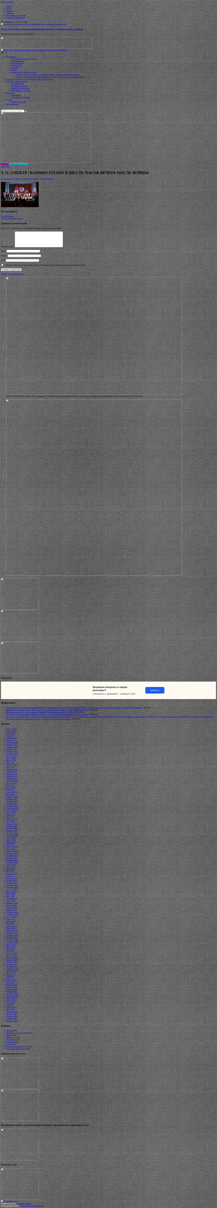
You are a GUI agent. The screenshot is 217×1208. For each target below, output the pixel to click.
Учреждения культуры (15, 18)
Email (4, 256)
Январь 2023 (11, 826)
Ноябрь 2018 (11, 937)
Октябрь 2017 (12, 966)
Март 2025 (10, 767)
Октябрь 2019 (12, 912)
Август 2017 (11, 971)
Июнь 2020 (11, 894)
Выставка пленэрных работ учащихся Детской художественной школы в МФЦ (40, 712)
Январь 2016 (11, 1014)
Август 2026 (11, 729)
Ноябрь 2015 (11, 1019)
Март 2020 (10, 901)
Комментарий (7, 247)
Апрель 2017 (11, 980)
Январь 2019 (11, 933)
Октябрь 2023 (12, 806)
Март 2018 (10, 955)
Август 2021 (11, 865)
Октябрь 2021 (12, 860)
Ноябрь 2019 (11, 910)
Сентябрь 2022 (12, 835)
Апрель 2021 (11, 874)
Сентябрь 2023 (12, 808)
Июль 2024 (10, 785)
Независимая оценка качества (24, 72)
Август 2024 (11, 783)
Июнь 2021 (11, 869)
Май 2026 (10, 735)
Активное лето (17, 84)
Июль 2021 (10, 867)
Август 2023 (11, 810)
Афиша (9, 6)
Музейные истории (19, 86)
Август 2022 (11, 837)
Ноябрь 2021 (11, 858)
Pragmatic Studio (24, 1203)
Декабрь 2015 (12, 1016)
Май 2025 (10, 763)
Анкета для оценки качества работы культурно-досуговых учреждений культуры (50, 77)
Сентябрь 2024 (12, 781)
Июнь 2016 (11, 1003)
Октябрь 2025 (12, 751)
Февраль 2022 (12, 851)
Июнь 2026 (11, 733)
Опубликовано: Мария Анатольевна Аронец (20, 179)
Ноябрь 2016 (11, 991)
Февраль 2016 (12, 1012)
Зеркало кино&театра (20, 88)
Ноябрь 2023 (11, 803)
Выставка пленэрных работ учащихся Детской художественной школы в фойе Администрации (47, 710)
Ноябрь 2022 (11, 831)
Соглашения (16, 66)
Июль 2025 (10, 758)
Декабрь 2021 (12, 855)
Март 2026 (10, 740)
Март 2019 (10, 928)
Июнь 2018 (11, 948)
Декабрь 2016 (12, 989)
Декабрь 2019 (12, 908)
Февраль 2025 (12, 769)
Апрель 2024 (11, 792)
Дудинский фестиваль (20, 97)
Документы (11, 56)
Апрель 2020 (11, 899)
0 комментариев (46, 179)
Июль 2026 (10, 731)
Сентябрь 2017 (12, 969)
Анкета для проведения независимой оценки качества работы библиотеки (48, 75)
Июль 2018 (10, 946)
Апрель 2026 (11, 738)
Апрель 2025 (11, 765)
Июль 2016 (10, 1000)
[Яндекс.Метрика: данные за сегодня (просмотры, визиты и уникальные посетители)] (9, 1201)
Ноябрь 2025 (11, 749)
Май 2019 (10, 923)
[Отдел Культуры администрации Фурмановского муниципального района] (34, 24)
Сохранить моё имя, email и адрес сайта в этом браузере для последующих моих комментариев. (45, 265)
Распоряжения (17, 63)
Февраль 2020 (12, 903)
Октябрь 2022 (12, 833)
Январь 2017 (11, 987)
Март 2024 (10, 794)
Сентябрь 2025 (12, 754)
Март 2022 (10, 849)
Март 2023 (10, 822)
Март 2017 (10, 982)
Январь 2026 (11, 745)
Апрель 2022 (11, 846)
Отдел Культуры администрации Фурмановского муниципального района (42, 29)
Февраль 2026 (12, 742)
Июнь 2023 (11, 815)
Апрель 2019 (11, 926)
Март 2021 (10, 876)
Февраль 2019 (12, 930)
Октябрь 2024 (12, 778)
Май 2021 (10, 871)
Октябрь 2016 (12, 994)
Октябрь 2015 (12, 1021)
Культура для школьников (17, 81)
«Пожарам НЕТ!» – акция (12, 218)
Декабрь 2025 (12, 747)
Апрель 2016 (11, 1007)
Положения (16, 95)
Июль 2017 (10, 973)
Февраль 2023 (12, 824)
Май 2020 (10, 896)
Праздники (11, 1040)
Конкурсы (10, 93)
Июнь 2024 (11, 788)
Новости (9, 11)
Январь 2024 (11, 799)
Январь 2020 (11, 905)
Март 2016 (10, 1010)
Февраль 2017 (12, 985)
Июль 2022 (10, 840)
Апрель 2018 (11, 953)
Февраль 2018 (12, 957)
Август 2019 (11, 917)
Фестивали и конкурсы (16, 15)
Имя (3, 251)
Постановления (17, 61)
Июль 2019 (10, 919)
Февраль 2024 (12, 797)
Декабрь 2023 (12, 801)
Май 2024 (10, 790)
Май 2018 (10, 951)
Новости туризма (18, 102)
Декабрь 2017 (12, 962)
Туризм (9, 100)
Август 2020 (11, 889)
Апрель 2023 (11, 819)
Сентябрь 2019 (12, 914)
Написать (154, 690)
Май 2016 (10, 1005)
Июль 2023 (10, 812)
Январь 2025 (11, 772)
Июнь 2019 (11, 921)
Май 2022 (10, 844)
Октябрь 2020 (12, 885)
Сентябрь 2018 (12, 942)
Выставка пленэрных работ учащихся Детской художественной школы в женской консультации (47, 714)
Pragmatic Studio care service (31, 1206)
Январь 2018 (11, 960)
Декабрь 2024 (12, 774)
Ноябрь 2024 (11, 776)
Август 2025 (11, 756)
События (10, 13)
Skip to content (7, 2)
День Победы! (7, 216)
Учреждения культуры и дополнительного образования (29, 79)
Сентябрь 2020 (12, 887)
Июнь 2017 (11, 976)
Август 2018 (11, 944)
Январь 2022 (11, 853)
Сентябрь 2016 (12, 996)
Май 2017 (10, 978)
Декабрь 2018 (12, 935)
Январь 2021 (11, 880)
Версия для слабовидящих (12, 274)
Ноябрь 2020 (11, 883)
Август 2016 (11, 998)
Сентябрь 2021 (12, 862)
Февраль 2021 (12, 878)
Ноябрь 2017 (11, 964)
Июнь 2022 (11, 842)
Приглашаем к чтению (20, 90)
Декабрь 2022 (12, 828)
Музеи (9, 9)
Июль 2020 (10, 892)
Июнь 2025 (11, 760)
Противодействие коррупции (23, 59)
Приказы (15, 68)
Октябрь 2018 (12, 939)
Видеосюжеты (12, 104)
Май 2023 (10, 817)
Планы (14, 70)
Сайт (3, 260)
